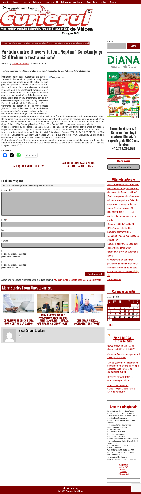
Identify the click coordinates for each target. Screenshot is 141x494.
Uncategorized (15, 43)
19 (120, 314)
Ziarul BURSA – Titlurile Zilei (123, 339)
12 (120, 311)
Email (4, 230)
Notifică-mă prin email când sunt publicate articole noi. (14, 266)
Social (15, 2)
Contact (103, 2)
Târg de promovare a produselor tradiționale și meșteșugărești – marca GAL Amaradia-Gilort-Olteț (53, 319)
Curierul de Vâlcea (74, 491)
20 (125, 314)
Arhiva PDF (123, 467)
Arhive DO (123, 469)
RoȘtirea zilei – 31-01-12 (30, 166)
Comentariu (6, 190)
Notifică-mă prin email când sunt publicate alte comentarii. (14, 255)
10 (110, 311)
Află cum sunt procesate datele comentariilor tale (77, 280)
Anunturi (113, 2)
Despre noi (123, 465)
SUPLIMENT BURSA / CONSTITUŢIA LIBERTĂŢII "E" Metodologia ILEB (121, 388)
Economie (47, 2)
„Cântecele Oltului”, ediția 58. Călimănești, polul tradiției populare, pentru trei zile (121, 228)
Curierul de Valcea (20, 63)
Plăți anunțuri (124, 474)
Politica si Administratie (71, 2)
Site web (4, 240)
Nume (4, 220)
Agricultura (92, 2)
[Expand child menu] (10, 2)
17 (110, 314)
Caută (110, 41)
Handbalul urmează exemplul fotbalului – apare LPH (78, 164)
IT (57, 2)
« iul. (109, 325)
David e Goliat (114, 279)
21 (129, 314)
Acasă (5, 2)
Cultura (36, 2)
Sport (25, 2)
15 (133, 311)
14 (129, 311)
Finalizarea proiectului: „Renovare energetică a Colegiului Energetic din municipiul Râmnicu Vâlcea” (123, 188)
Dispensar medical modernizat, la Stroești (87, 322)
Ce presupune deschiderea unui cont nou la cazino (19, 322)
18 (115, 314)
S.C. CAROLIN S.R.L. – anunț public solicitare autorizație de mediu (121, 216)
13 (125, 311)
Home (4, 43)
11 (115, 311)
